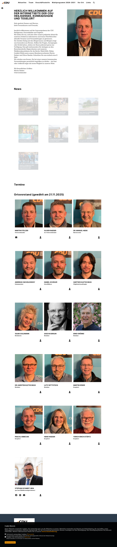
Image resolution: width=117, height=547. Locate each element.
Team (31, 2)
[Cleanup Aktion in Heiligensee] (28, 132)
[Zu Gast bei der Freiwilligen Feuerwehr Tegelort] (58, 131)
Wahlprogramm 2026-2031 (63, 2)
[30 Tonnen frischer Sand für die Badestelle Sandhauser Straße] (58, 103)
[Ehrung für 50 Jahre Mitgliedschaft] (88, 131)
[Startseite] (24, 521)
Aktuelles (22, 2)
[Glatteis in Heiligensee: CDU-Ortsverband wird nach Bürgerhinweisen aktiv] (28, 157)
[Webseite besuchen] (20, 495)
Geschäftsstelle (42, 2)
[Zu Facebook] (17, 495)
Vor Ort (81, 2)
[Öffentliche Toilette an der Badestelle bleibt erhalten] (28, 103)
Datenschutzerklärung (49, 531)
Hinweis (27, 537)
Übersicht (30, 534)
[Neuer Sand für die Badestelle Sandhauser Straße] (88, 103)
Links (88, 2)
